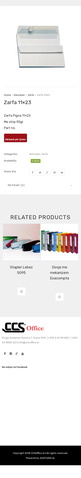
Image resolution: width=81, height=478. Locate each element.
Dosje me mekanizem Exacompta (59, 272)
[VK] (62, 172)
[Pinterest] (54, 172)
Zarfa (31, 95)
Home (7, 95)
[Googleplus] (47, 172)
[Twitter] (40, 172)
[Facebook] (32, 172)
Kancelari (19, 95)
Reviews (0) (16, 185)
